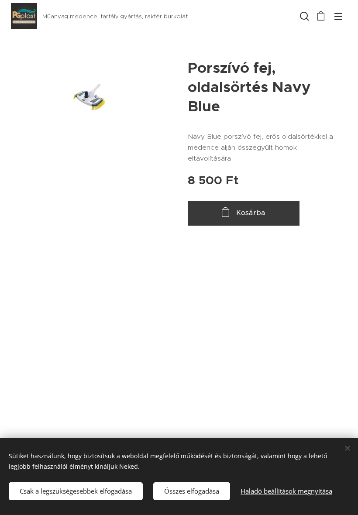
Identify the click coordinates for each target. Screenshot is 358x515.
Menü (338, 16)
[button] (303, 16)
